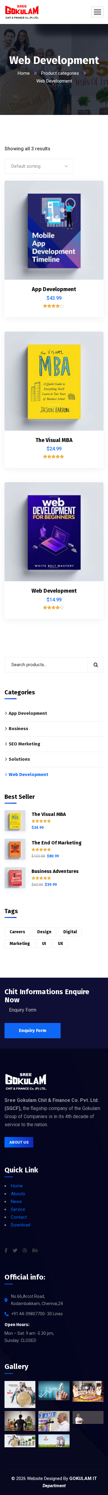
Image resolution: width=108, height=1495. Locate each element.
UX (60, 943)
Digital (70, 931)
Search (96, 664)
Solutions (19, 759)
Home (24, 73)
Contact (19, 1217)
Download (20, 1225)
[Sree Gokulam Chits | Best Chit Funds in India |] (22, 12)
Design (44, 931)
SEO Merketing (24, 744)
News (16, 1201)
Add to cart (88, 192)
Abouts (18, 1193)
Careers (17, 931)
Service (18, 1209)
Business (18, 728)
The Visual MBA (54, 440)
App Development (54, 289)
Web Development (54, 591)
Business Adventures (55, 871)
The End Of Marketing (57, 843)
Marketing (20, 943)
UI (44, 943)
